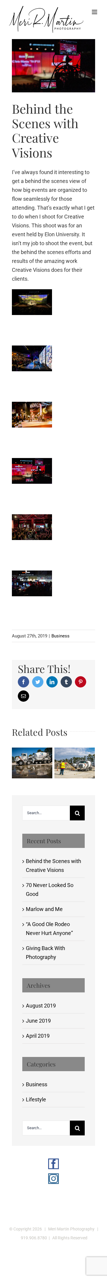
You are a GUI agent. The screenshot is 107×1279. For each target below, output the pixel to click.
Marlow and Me (44, 909)
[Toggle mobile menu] (95, 12)
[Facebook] (53, 1164)
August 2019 (41, 1005)
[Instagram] (53, 1178)
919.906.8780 (34, 1237)
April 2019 (38, 1036)
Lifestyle (36, 1099)
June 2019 (38, 1021)
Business (60, 636)
